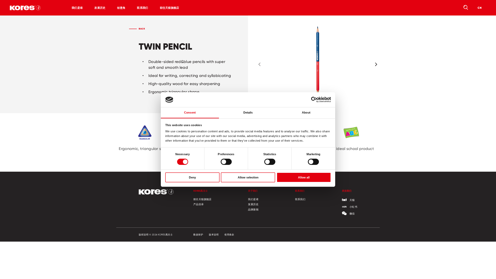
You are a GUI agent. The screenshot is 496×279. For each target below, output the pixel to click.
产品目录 (198, 204)
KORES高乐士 (200, 190)
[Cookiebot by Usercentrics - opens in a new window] (314, 99)
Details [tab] (248, 112)
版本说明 (214, 234)
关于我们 (252, 190)
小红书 (353, 206)
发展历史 (99, 7)
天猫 (352, 200)
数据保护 (198, 234)
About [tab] (306, 112)
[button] (259, 64)
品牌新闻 (253, 209)
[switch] (226, 162)
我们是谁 (77, 7)
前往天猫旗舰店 (169, 7)
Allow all (304, 177)
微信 (352, 213)
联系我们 (142, 7)
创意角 (121, 7)
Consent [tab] (190, 112)
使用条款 (229, 234)
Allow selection (248, 177)
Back (142, 28)
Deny (192, 177)
